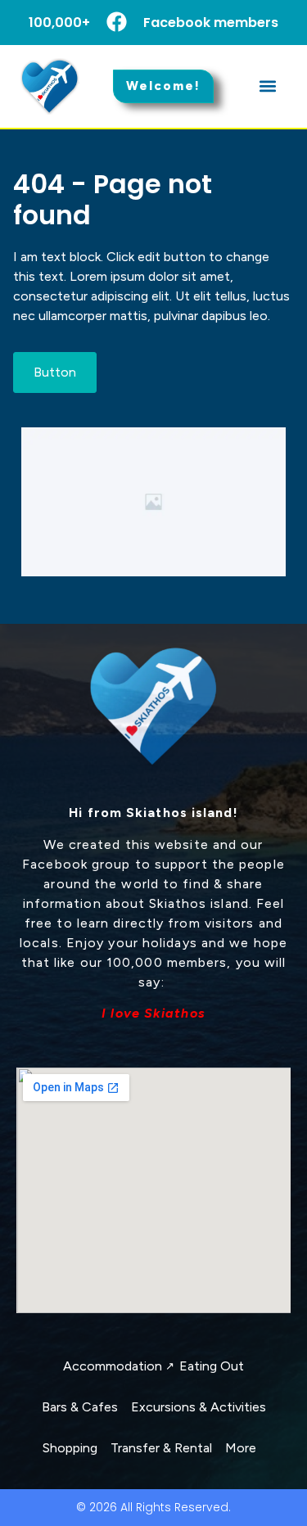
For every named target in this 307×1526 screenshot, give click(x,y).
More (240, 1448)
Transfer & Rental (161, 1448)
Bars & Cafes (80, 1407)
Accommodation (118, 1366)
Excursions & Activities (198, 1407)
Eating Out (211, 1366)
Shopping (70, 1448)
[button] (267, 86)
